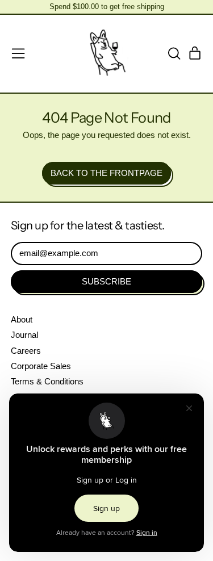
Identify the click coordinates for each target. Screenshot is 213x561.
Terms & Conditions (47, 381)
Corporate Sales (41, 366)
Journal (24, 335)
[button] (173, 53)
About (21, 319)
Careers (26, 350)
